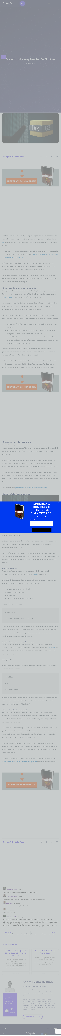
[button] (58, 502)
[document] (30, 517)
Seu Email (32, 519)
